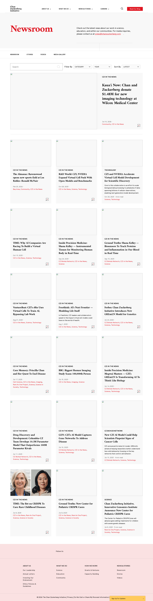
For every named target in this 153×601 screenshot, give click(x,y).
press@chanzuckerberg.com (108, 34)
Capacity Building (92, 574)
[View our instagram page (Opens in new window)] (73, 551)
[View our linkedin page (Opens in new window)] (84, 551)
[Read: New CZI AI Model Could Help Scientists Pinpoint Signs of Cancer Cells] (122, 432)
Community (106, 124)
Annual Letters (29, 574)
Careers (104, 9)
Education (60, 574)
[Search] (122, 8)
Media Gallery (59, 54)
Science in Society (26, 518)
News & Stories (85, 9)
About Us (45, 9)
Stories (30, 54)
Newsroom (14, 54)
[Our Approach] (16, 9)
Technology (82, 189)
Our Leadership (29, 570)
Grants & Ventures (92, 570)
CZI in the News (118, 124)
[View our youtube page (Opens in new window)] (95, 551)
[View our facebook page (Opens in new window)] (68, 551)
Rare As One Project (20, 384)
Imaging (39, 382)
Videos (43, 54)
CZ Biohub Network (66, 261)
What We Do (64, 9)
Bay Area (16, 189)
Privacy (70, 597)
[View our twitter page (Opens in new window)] (90, 551)
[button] (82, 67)
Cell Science (17, 382)
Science (74, 189)
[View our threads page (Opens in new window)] (79, 551)
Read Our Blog (135, 9)
